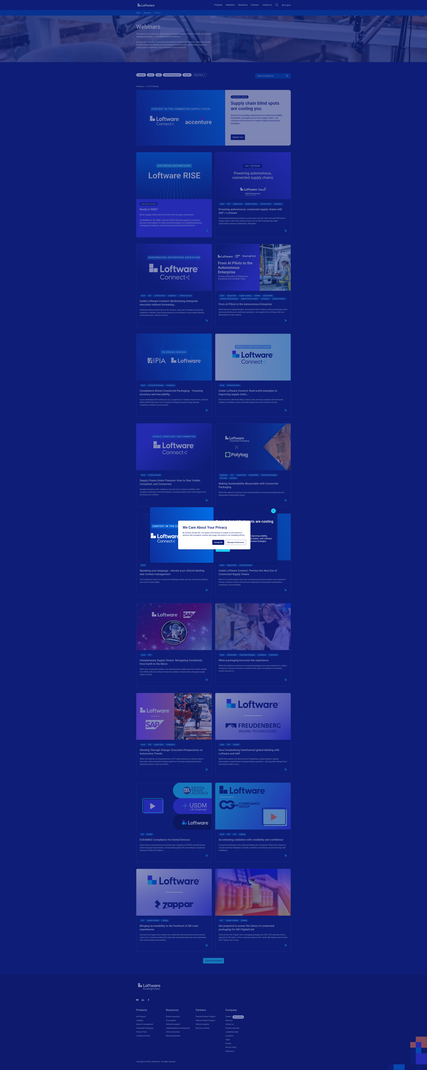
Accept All (218, 542)
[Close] (273, 511)
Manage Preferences (235, 542)
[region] (214, 535)
